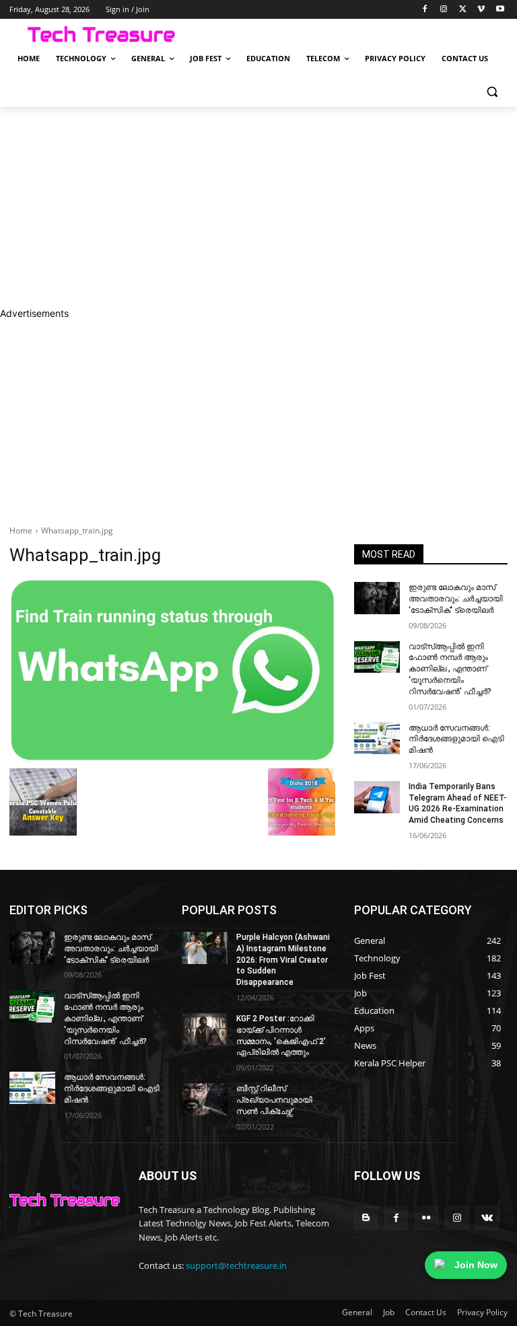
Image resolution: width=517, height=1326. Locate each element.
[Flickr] (426, 1218)
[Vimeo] (481, 9)
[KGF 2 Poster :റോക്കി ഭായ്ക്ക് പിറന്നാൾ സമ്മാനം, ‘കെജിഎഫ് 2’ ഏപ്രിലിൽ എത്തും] (205, 1029)
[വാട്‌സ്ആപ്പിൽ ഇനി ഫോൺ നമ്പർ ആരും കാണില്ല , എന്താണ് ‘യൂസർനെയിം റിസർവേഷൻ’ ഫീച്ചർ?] (377, 657)
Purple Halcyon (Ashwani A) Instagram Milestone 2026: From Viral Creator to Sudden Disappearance (283, 959)
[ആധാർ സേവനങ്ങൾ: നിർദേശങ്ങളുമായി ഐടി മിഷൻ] (377, 739)
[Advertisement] (258, 206)
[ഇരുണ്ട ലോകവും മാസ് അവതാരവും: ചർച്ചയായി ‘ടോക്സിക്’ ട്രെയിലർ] (377, 598)
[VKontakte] (487, 1218)
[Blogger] (366, 1218)
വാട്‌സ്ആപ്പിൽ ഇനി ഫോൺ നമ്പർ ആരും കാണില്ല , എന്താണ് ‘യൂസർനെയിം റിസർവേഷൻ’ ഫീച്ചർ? (450, 669)
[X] (463, 9)
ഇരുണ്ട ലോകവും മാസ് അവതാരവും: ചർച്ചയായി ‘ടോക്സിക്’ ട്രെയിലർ (456, 599)
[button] (492, 91)
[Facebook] (425, 9)
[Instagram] (444, 9)
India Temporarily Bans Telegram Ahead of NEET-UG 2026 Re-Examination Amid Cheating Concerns (458, 803)
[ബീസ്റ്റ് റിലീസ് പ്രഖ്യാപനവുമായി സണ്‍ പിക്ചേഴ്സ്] (205, 1099)
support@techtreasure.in (236, 1265)
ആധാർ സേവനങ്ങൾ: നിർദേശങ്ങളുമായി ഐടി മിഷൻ (456, 739)
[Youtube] (500, 9)
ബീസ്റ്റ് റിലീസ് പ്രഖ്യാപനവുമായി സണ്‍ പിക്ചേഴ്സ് (274, 1100)
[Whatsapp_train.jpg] (172, 670)
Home (20, 530)
